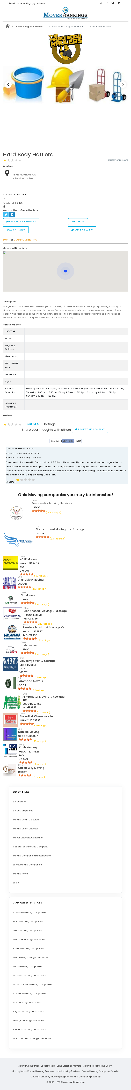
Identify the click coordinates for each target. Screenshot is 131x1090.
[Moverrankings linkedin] (119, 3)
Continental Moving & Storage (45, 611)
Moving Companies (28, 1065)
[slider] (12, 160)
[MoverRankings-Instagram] (101, 3)
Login (16, 882)
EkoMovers (28, 595)
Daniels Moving (29, 732)
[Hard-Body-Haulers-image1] (108, 85)
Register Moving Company (75, 1076)
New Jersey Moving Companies (30, 957)
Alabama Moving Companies (29, 1029)
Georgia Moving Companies (29, 1020)
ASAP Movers (29, 559)
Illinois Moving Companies (27, 966)
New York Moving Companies (29, 939)
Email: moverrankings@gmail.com (27, 3)
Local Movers (48, 1065)
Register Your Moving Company (30, 846)
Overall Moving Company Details (100, 1071)
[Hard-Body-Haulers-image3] (65, 85)
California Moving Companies (29, 912)
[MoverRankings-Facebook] (107, 3)
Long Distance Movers (69, 1065)
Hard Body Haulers (28, 154)
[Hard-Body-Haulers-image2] (23, 85)
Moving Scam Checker (25, 828)
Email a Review (83, 229)
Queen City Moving (31, 768)
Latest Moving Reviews (68, 1071)
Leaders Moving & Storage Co (44, 627)
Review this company (22, 221)
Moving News (20, 873)
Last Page (68, 440)
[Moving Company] (7, 26)
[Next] (122, 84)
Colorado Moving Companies (29, 993)
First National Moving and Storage (59, 529)
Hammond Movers (30, 681)
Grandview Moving (31, 579)
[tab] (64, 248)
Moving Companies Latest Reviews (32, 855)
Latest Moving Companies (27, 864)
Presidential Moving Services (52, 503)
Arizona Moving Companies (28, 948)
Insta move (29, 645)
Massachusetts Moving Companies (32, 984)
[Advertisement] (65, 128)
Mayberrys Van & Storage (37, 661)
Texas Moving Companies (27, 930)
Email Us (79, 221)
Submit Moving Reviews (41, 1071)
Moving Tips (89, 1065)
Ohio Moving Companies (27, 1002)
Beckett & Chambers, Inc (37, 716)
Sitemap (96, 1076)
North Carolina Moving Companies (32, 1038)
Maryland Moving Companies (29, 975)
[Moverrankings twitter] (113, 3)
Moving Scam (104, 1065)
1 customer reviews (117, 160)
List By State (19, 801)
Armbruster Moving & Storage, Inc (44, 698)
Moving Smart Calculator (26, 819)
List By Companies (23, 810)
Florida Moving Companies (28, 921)
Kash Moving (28, 747)
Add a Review (17, 229)
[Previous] (8, 84)
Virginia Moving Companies (28, 1011)
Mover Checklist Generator (28, 837)
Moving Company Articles (45, 1076)
